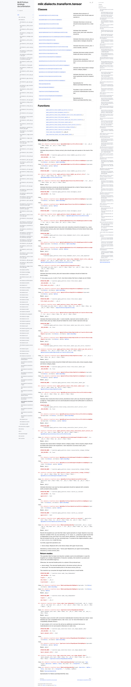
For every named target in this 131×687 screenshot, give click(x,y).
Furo (55, 685)
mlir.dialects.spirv (24, 348)
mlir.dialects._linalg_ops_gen (26, 106)
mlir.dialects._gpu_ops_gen (26, 82)
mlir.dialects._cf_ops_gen (26, 65)
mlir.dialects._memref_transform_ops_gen (26, 128)
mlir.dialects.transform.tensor (27, 402)
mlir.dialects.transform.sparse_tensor (27, 395)
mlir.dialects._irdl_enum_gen (26, 97)
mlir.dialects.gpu (24, 297)
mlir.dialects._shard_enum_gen (26, 176)
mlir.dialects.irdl (24, 302)
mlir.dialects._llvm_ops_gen (26, 113)
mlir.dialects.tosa (24, 353)
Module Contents (102, 7)
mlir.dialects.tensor (24, 351)
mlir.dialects (22, 19)
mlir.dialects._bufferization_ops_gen (26, 55)
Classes (100, 4)
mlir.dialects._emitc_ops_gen (26, 71)
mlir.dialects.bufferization (26, 280)
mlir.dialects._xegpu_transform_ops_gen (26, 267)
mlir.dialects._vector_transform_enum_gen (26, 253)
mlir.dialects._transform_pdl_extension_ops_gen (26, 233)
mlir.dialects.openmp (25, 323)
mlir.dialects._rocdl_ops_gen (26, 166)
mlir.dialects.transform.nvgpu (27, 384)
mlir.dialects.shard (24, 340)
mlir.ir (20, 431)
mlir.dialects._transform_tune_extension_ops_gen (26, 240)
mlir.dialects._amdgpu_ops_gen (26, 37)
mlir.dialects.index (24, 299)
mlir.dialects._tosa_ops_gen (26, 219)
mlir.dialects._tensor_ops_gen (26, 211)
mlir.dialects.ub (23, 419)
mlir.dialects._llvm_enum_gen (26, 110)
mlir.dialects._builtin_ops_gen (26, 62)
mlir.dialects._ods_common (26, 153)
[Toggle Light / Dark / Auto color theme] (92, 3)
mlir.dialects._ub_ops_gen (26, 243)
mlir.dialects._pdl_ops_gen (26, 159)
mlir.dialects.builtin (24, 283)
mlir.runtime (21, 438)
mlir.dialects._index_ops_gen (26, 93)
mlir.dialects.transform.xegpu (27, 416)
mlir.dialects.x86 (24, 424)
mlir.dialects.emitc (24, 290)
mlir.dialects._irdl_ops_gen (26, 99)
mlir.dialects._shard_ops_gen (26, 179)
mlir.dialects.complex (25, 287)
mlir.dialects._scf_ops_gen (26, 169)
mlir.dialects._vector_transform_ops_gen (26, 257)
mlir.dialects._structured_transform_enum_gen (26, 204)
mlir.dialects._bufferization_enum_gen (26, 51)
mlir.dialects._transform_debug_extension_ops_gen (26, 222)
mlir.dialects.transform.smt (27, 391)
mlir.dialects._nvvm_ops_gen (26, 149)
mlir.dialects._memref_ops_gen (26, 124)
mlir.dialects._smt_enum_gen (26, 183)
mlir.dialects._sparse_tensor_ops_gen (26, 194)
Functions (101, 6)
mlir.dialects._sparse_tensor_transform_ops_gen (26, 197)
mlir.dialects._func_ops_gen (26, 75)
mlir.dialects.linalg (24, 304)
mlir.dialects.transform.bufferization (27, 359)
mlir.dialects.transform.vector (27, 409)
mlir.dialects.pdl (24, 326)
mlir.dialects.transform (25, 356)
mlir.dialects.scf (24, 335)
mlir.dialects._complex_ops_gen (26, 68)
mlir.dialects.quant (24, 330)
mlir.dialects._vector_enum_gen (26, 246)
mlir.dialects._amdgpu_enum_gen (26, 33)
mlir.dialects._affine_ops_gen (26, 30)
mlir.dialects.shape (24, 338)
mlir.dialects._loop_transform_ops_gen (26, 117)
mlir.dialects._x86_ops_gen (26, 260)
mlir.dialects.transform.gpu (27, 369)
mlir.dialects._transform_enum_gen (26, 226)
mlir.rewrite (21, 436)
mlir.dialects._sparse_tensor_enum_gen (26, 190)
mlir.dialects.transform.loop (27, 377)
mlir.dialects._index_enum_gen (26, 89)
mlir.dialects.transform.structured (27, 398)
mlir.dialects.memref (25, 311)
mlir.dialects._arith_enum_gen (26, 40)
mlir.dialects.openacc (25, 321)
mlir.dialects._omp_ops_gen (26, 156)
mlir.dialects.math (24, 309)
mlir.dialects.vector (24, 421)
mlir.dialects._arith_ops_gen (26, 44)
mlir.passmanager (23, 433)
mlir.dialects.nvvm (24, 318)
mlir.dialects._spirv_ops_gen (26, 201)
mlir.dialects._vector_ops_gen (26, 250)
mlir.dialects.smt (24, 342)
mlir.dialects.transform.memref (27, 380)
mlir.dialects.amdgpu (25, 272)
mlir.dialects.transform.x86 (27, 412)
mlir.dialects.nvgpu (24, 316)
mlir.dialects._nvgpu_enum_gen (26, 135)
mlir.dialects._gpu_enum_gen (26, 79)
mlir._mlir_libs (22, 17)
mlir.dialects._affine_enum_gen (26, 26)
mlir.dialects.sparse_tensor (26, 345)
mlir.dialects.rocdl (24, 333)
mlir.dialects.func (24, 295)
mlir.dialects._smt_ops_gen (26, 186)
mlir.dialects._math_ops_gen (26, 120)
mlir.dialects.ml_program (26, 314)
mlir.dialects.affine (24, 269)
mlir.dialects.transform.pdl (27, 387)
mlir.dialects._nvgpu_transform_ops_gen (26, 142)
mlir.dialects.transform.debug (27, 362)
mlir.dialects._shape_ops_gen (26, 172)
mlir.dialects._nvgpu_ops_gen (26, 138)
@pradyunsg (50, 685)
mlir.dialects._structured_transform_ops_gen (26, 208)
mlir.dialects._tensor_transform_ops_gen (26, 215)
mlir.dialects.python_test (26, 328)
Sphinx (44, 685)
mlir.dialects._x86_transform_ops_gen (26, 263)
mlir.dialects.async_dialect (25, 277)
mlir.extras (21, 429)
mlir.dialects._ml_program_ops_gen (26, 131)
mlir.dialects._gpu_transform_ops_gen (26, 86)
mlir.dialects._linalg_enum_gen (26, 103)
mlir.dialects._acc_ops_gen (26, 22)
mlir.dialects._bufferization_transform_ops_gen (26, 58)
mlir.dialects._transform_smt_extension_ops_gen (26, 237)
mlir (18, 15)
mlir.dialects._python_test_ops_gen (26, 162)
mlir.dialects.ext (24, 292)
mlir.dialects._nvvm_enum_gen (26, 146)
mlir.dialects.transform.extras (27, 366)
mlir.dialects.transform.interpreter (27, 373)
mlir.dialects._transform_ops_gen (26, 229)
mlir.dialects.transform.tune (27, 405)
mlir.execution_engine (24, 426)
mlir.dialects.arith (24, 274)
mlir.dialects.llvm (24, 306)
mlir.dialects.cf (23, 285)
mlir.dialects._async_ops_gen (26, 48)
